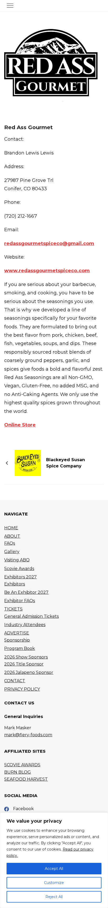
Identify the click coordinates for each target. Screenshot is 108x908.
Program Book (19, 648)
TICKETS (13, 609)
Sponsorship (17, 640)
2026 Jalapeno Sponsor (28, 672)
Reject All (54, 896)
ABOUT (12, 536)
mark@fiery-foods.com (28, 734)
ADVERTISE (16, 633)
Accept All (54, 868)
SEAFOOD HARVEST (26, 779)
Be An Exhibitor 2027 (26, 592)
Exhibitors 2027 (20, 576)
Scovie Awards (19, 568)
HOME (11, 527)
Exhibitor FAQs (19, 600)
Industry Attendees (24, 624)
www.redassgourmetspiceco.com (47, 271)
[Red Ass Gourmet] (50, 113)
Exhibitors (14, 583)
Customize (54, 882)
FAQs (9, 543)
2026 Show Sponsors (26, 657)
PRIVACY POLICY (22, 689)
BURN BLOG (17, 772)
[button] (10, 5)
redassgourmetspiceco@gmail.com (49, 243)
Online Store (20, 425)
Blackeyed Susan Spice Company (65, 462)
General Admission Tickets (31, 616)
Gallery (11, 551)
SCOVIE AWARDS (22, 764)
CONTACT (14, 680)
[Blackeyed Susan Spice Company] (28, 463)
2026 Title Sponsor (24, 664)
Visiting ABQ (17, 559)
